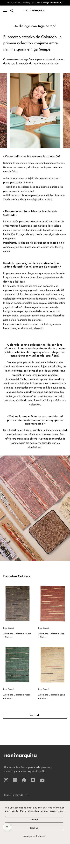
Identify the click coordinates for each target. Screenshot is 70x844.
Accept (34, 819)
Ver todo (35, 715)
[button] (6, 10)
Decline (34, 828)
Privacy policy (56, 811)
